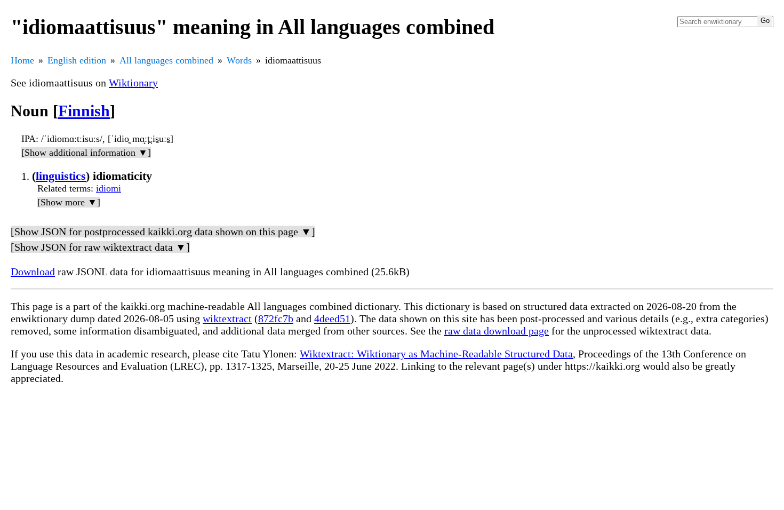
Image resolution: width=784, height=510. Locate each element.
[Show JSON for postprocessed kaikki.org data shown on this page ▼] (163, 231)
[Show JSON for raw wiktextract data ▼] (100, 247)
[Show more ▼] (68, 202)
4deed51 (332, 318)
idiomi (108, 188)
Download (33, 271)
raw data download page (496, 331)
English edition (76, 60)
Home (22, 60)
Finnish (84, 110)
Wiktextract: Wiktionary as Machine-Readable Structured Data (436, 354)
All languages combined (166, 60)
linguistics (61, 175)
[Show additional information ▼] (86, 152)
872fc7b (275, 318)
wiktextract (227, 318)
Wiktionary (133, 83)
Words (239, 60)
